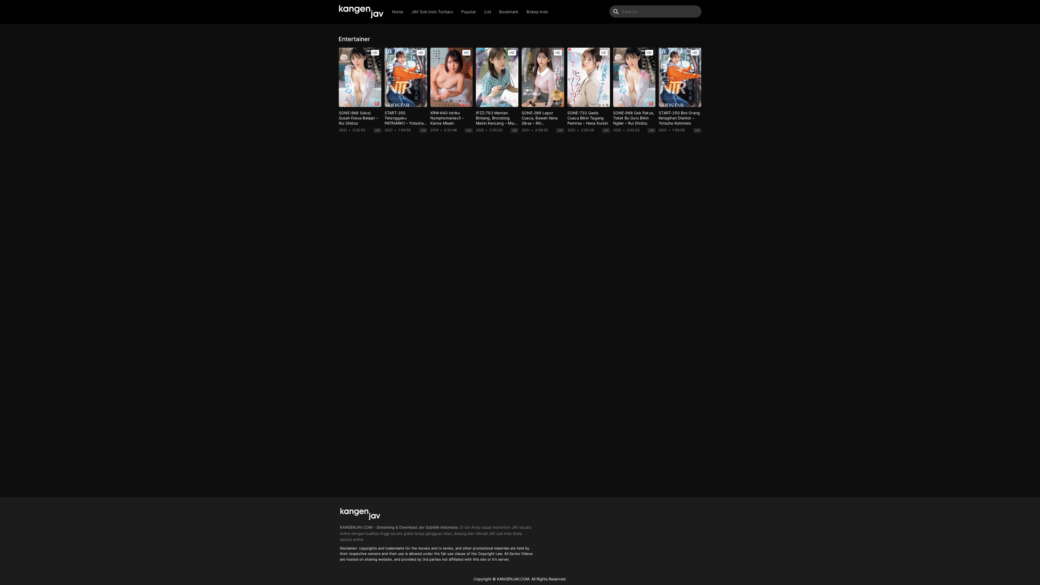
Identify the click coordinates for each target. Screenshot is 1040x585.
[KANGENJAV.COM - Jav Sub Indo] (361, 12)
